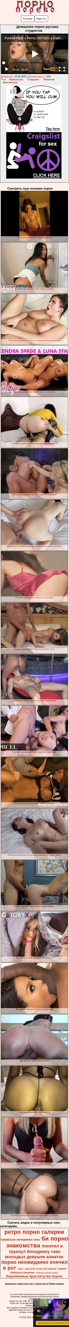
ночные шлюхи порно (47, 1273)
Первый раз (16, 79)
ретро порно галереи (34, 1232)
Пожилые (48, 79)
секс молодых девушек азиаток (34, 1254)
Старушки (33, 79)
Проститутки (10, 82)
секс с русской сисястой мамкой (36, 1268)
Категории (27, 19)
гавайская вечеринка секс (20, 1239)
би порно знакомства (37, 1242)
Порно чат (41, 19)
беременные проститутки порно (34, 1276)
